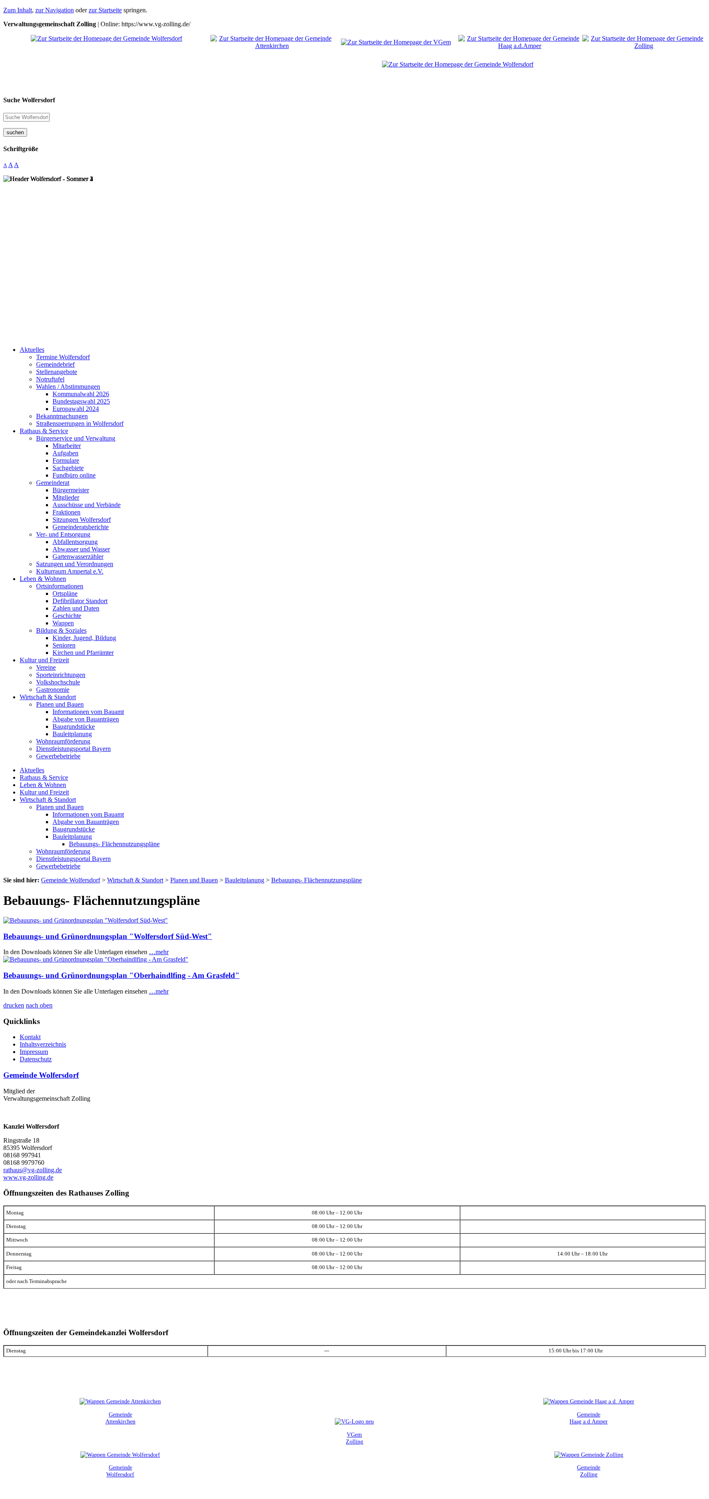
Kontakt (30, 1036)
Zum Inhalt (17, 10)
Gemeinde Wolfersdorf (41, 1075)
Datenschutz (36, 1059)
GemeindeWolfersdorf (120, 1471)
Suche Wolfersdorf (29, 99)
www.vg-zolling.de (28, 1177)
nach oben (39, 1005)
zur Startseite (105, 10)
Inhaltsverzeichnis (43, 1044)
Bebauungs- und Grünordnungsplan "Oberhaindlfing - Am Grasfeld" (121, 975)
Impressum (34, 1051)
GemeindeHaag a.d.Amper (588, 1418)
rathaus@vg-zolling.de (32, 1169)
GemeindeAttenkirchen (120, 1418)
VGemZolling (354, 1438)
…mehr (159, 951)
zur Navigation (54, 10)
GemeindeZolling (588, 1471)
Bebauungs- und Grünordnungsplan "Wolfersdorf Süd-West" (107, 936)
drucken (13, 1005)
